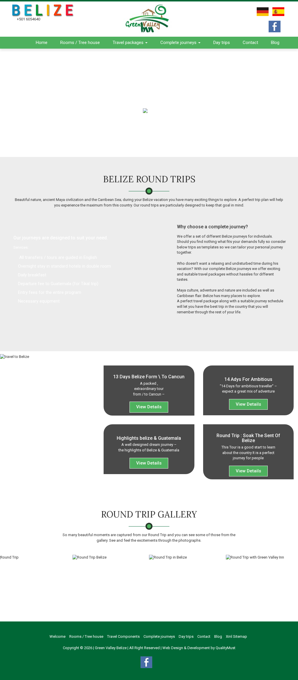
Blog (275, 42)
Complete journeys (179, 42)
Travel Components (123, 636)
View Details (149, 406)
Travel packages (129, 42)
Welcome (57, 636)
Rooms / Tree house (80, 42)
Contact (250, 42)
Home (41, 42)
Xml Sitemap (236, 636)
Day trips (221, 42)
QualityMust (225, 648)
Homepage (129, 110)
